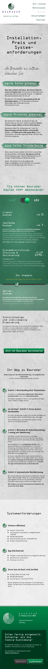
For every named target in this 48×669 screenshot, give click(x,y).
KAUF (12, 200)
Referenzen (39, 8)
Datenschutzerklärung (12, 653)
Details (43, 265)
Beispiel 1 (29, 239)
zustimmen (35, 661)
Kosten (41, 12)
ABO (36, 200)
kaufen (8, 190)
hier (40, 417)
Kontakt (40, 20)
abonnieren (34, 190)
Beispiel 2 (35, 239)
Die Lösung (39, 4)
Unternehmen (38, 16)
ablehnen (20, 661)
